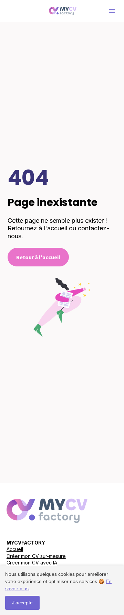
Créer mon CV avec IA (32, 562)
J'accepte (22, 602)
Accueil (15, 549)
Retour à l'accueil (38, 257)
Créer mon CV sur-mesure (36, 556)
